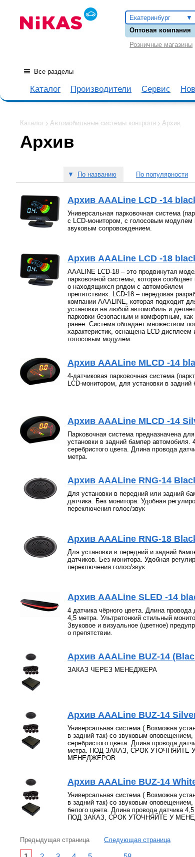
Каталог (45, 89)
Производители (101, 89)
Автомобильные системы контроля (103, 123)
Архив (171, 123)
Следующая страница (137, 840)
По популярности (162, 174)
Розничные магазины (161, 44)
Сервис (156, 89)
